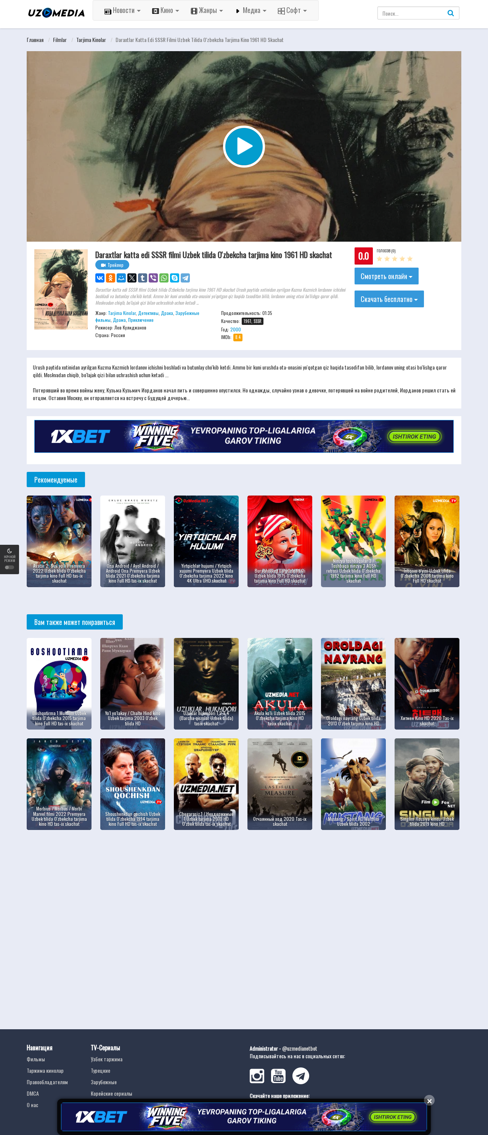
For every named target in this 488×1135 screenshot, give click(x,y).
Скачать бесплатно (387, 299)
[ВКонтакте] (99, 278)
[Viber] (153, 278)
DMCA (33, 1093)
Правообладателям (47, 1082)
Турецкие (100, 1070)
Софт (293, 10)
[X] (131, 278)
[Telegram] (185, 278)
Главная (35, 40)
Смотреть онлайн (385, 276)
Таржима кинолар (45, 1070)
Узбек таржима (106, 1059)
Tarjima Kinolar (91, 40)
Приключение (141, 319)
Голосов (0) (386, 250)
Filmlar (60, 40)
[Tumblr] (142, 278)
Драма (119, 319)
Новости (123, 10)
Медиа (251, 10)
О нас (32, 1105)
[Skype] (174, 278)
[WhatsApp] (164, 278)
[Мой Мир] (121, 278)
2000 (235, 329)
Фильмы (36, 1059)
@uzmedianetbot (299, 1048)
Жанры (207, 10)
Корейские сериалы (111, 1093)
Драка (167, 313)
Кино (167, 10)
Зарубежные (104, 1082)
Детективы (148, 313)
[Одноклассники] (110, 278)
